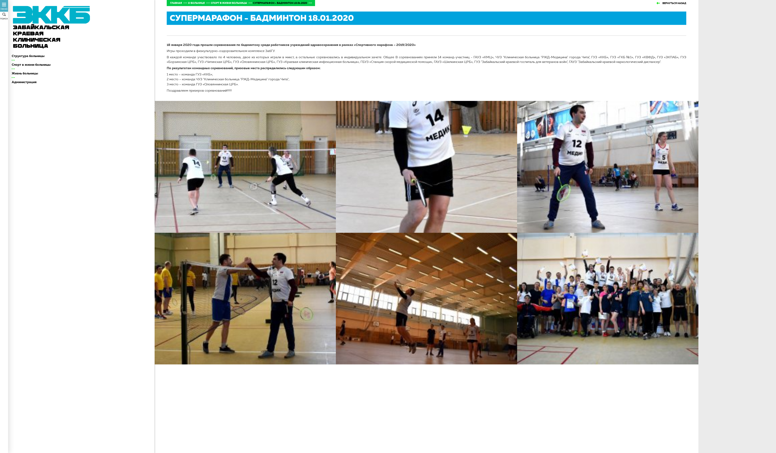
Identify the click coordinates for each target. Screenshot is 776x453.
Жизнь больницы (25, 73)
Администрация (24, 82)
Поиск (4, 18)
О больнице (196, 3)
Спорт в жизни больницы (31, 64)
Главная (176, 3)
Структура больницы (28, 56)
